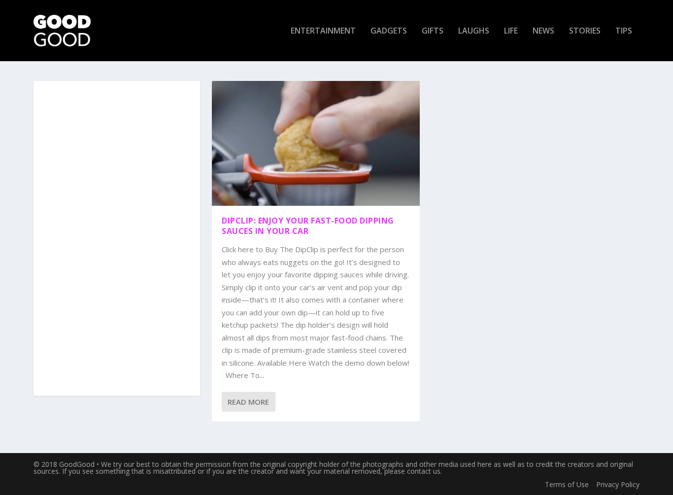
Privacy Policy (617, 484)
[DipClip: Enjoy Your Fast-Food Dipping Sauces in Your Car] (316, 143)
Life (511, 31)
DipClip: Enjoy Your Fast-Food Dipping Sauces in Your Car (308, 225)
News (543, 31)
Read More (248, 402)
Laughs (473, 31)
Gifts (432, 31)
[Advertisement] (117, 239)
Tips (623, 31)
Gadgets (388, 31)
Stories (585, 31)
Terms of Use (567, 484)
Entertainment (323, 31)
